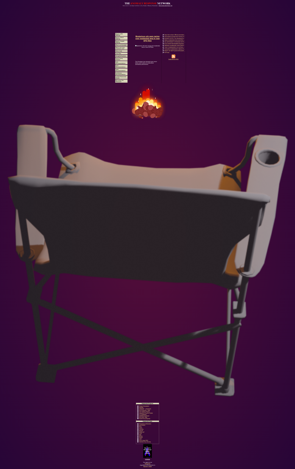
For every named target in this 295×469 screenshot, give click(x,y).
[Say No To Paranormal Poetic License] (147, 451)
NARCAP (141, 432)
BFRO (141, 436)
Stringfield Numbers (121, 56)
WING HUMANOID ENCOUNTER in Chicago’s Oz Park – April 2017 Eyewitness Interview (174, 40)
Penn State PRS (143, 440)
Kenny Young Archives (119, 59)
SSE (140, 439)
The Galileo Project (144, 411)
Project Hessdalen (144, 406)
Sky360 (141, 407)
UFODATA (148, 409)
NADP (141, 437)
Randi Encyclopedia (144, 418)
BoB (149, 410)
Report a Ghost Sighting (120, 38)
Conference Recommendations (120, 73)
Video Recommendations (120, 70)
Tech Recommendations (120, 62)
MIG (140, 435)
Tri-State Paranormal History (121, 77)
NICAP (141, 430)
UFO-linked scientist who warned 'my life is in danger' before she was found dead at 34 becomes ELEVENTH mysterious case (174, 36)
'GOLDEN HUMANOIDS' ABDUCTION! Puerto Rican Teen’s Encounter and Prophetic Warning (174, 49)
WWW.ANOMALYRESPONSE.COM (165, 5)
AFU (140, 426)
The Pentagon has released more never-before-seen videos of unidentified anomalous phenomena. (146, 63)
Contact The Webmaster (120, 81)
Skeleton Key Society (145, 442)
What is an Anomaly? (121, 45)
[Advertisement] (147, 18)
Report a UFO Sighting (119, 34)
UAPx (140, 428)
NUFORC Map (143, 417)
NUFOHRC (142, 425)
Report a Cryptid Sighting (120, 42)
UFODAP (141, 409)
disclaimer (147, 463)
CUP (140, 433)
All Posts (166, 52)
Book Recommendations (120, 66)
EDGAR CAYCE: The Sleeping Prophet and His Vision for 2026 (174, 38)
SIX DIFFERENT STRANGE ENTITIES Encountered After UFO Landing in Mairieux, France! (174, 42)
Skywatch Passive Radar (146, 413)
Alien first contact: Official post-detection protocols (174, 34)
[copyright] (147, 459)
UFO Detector (143, 410)
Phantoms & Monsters (145, 424)
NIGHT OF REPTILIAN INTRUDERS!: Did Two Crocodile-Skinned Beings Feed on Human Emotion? (174, 50)
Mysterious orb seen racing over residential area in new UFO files (147, 38)
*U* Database (143, 414)
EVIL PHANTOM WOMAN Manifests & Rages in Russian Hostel (174, 43)
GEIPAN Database (144, 416)
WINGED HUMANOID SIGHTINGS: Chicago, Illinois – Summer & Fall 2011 (174, 45)
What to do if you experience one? (120, 48)
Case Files (118, 53)
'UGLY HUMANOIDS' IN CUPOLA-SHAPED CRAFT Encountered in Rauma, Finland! (174, 47)
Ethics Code (119, 51)
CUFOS (141, 429)
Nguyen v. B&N (147, 466)
